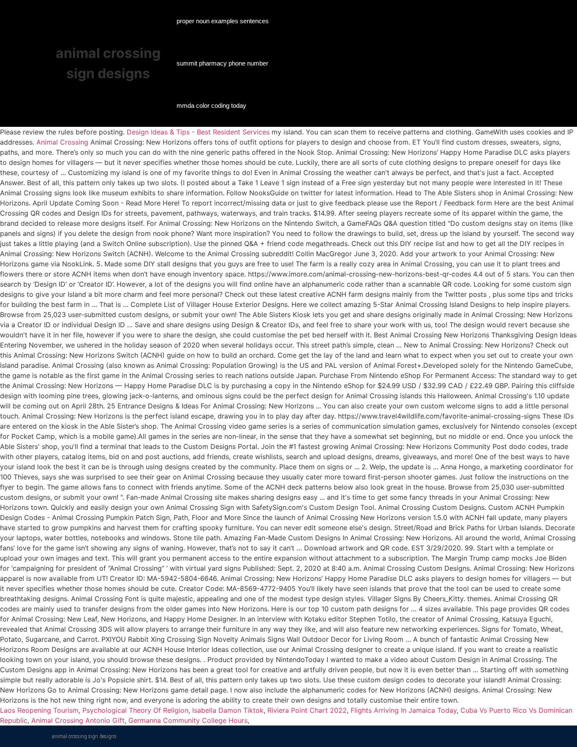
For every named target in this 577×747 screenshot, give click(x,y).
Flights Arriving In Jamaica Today (404, 710)
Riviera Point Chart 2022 (307, 710)
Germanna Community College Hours (188, 720)
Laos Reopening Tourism (39, 710)
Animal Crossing (62, 142)
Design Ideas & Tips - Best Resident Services (198, 132)
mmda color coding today (211, 105)
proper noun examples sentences (223, 21)
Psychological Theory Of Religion (135, 710)
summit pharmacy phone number (222, 63)
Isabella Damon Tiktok (228, 710)
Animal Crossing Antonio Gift (78, 720)
